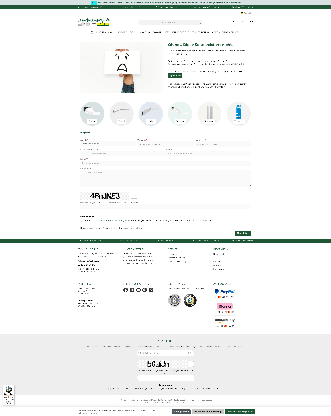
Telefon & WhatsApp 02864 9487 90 (90, 263)
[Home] (91, 32)
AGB (165, 220)
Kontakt (217, 261)
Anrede (84, 140)
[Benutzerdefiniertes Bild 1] (190, 300)
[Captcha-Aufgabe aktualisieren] (134, 196)
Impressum (218, 269)
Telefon (170, 149)
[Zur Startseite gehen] (94, 22)
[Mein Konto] (243, 22)
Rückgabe (172, 254)
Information (221, 249)
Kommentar (86, 168)
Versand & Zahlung (176, 258)
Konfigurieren (181, 411)
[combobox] (167, 22)
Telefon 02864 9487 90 (243, 7)
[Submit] (189, 353)
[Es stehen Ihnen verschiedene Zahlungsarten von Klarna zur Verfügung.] (224, 307)
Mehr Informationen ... (87, 413)
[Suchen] (199, 22)
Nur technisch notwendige (208, 411)
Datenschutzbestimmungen (112, 220)
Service (173, 249)
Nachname (200, 140)
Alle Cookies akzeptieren (240, 411)
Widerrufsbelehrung (177, 261)
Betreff (84, 159)
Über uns (217, 265)
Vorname (142, 140)
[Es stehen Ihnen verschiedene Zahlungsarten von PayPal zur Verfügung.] (224, 293)
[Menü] (13, 386)
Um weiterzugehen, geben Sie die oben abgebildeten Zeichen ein (110, 202)
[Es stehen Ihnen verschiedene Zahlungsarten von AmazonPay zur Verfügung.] (224, 321)
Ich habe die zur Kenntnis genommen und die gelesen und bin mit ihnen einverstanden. (148, 220)
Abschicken (243, 233)
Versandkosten (158, 400)
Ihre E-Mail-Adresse (89, 149)
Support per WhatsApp (167, 7)
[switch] (8, 402)
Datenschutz (219, 254)
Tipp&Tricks (175, 75)
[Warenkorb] (250, 22)
